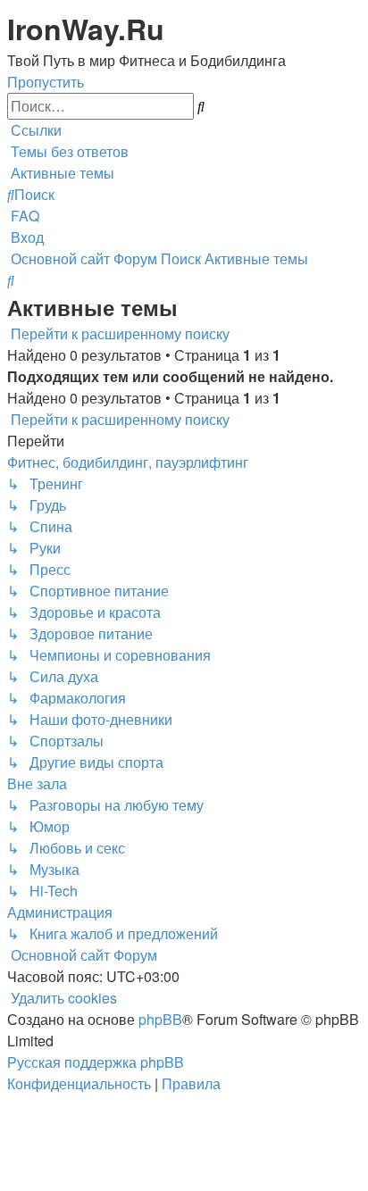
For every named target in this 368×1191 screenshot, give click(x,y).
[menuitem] (68, 151)
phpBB (160, 1019)
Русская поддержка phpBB (95, 1062)
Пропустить (45, 81)
